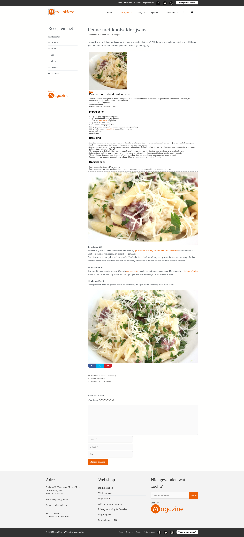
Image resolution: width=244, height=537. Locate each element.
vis (52, 54)
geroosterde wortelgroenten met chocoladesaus (156, 250)
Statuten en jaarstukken (56, 505)
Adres (51, 479)
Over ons (128, 3)
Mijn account (148, 3)
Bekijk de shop (105, 487)
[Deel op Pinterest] (108, 366)
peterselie (103, 121)
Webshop (170, 12)
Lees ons (52, 91)
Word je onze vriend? (187, 3)
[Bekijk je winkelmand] (192, 12)
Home (119, 3)
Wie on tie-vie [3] (98, 378)
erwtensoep (131, 271)
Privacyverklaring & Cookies (112, 509)
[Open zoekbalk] (184, 12)
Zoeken (193, 495)
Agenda (154, 12)
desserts (54, 67)
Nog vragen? (104, 514)
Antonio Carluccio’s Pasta (101, 381)
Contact (137, 3)
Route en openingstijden (57, 499)
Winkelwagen (105, 493)
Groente (102, 375)
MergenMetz (79, 532)
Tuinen (108, 12)
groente (54, 42)
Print (91, 92)
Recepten (124, 12)
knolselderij (109, 129)
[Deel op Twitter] (100, 366)
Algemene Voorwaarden (110, 504)
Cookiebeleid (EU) (107, 520)
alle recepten (54, 36)
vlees (53, 61)
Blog (140, 12)
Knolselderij (111, 375)
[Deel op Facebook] (92, 366)
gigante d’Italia (191, 271)
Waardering (93, 400)
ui (93, 125)
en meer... (55, 73)
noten (53, 48)
